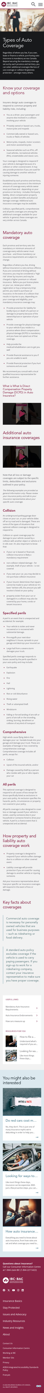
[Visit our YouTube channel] (13, 1290)
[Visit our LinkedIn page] (23, 1290)
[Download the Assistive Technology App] (38, 1386)
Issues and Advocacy (14, 1314)
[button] (22, 414)
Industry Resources (14, 1321)
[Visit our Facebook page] (4, 1290)
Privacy (6, 1362)
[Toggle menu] (40, 4)
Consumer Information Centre (16, 1348)
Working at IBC (9, 1353)
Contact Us (8, 1343)
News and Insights (13, 1327)
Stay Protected (11, 1307)
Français (6, 1375)
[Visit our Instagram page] (18, 1290)
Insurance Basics (12, 1301)
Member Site (8, 1357)
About (6, 1334)
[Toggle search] (33, 4)
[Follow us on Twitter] (9, 1290)
